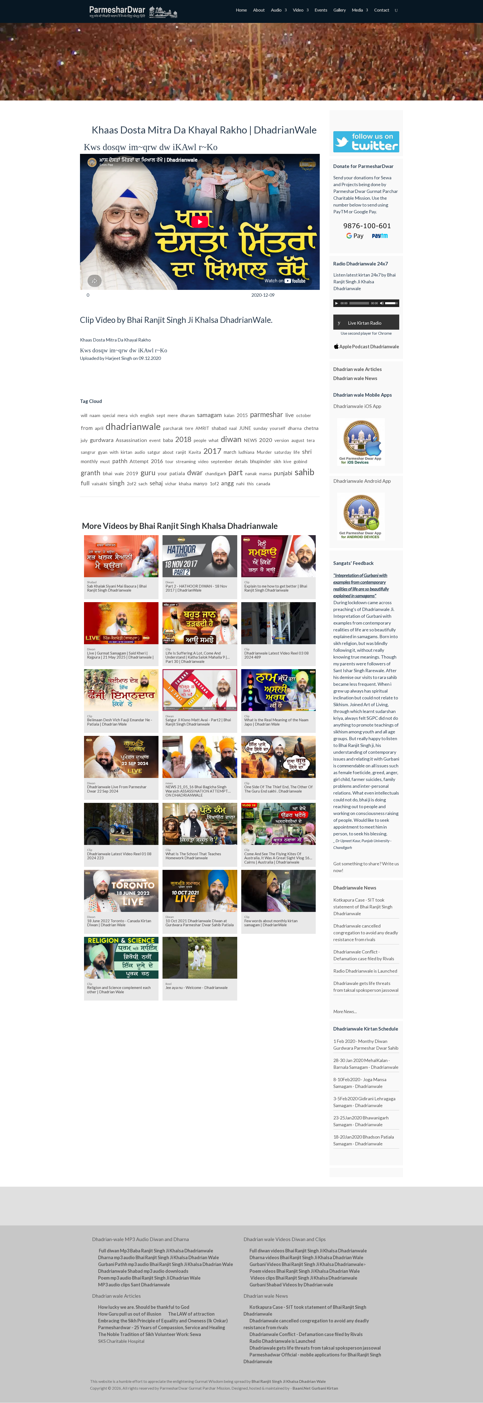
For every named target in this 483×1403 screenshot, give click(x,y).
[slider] (392, 302)
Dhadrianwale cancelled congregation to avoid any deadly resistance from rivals (365, 932)
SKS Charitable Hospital (121, 1341)
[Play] (337, 303)
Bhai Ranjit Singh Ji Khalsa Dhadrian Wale (289, 1381)
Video (298, 10)
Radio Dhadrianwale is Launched (365, 971)
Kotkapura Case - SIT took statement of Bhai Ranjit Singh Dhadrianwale (362, 906)
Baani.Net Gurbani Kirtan (315, 1388)
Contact (381, 10)
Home (241, 10)
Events (321, 10)
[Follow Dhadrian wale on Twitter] (380, 1382)
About (259, 10)
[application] (366, 303)
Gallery (339, 10)
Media (357, 10)
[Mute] (382, 303)
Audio (276, 10)
